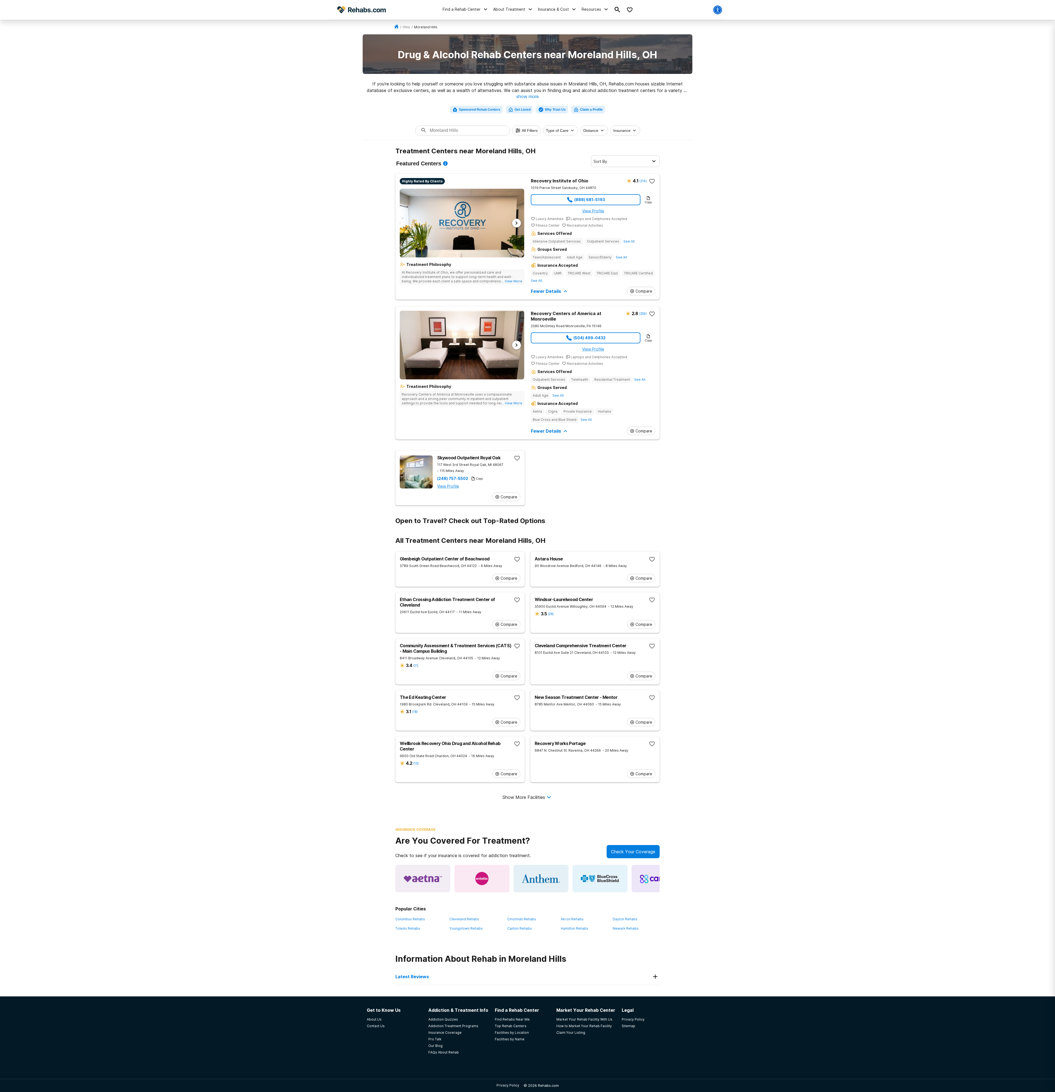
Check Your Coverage (633, 851)
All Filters (530, 130)
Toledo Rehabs (407, 928)
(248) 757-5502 (452, 478)
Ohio (406, 27)
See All (629, 241)
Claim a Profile (591, 110)
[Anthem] (540, 878)
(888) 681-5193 (589, 199)
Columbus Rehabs (410, 919)
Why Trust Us (555, 110)
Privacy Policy (507, 1085)
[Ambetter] (481, 878)
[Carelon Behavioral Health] (659, 878)
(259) (642, 314)
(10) (415, 763)
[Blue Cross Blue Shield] (600, 878)
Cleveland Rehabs (464, 919)
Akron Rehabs (572, 919)
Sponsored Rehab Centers (479, 110)
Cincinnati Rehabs (521, 919)
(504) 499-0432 (589, 337)
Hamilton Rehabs (574, 928)
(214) (642, 181)
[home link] (396, 27)
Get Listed (523, 110)
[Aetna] (422, 878)
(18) (414, 712)
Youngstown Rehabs (466, 928)
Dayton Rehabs (625, 919)
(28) (550, 614)
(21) (415, 665)
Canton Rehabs (519, 928)
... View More (511, 281)
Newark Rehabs (625, 928)
